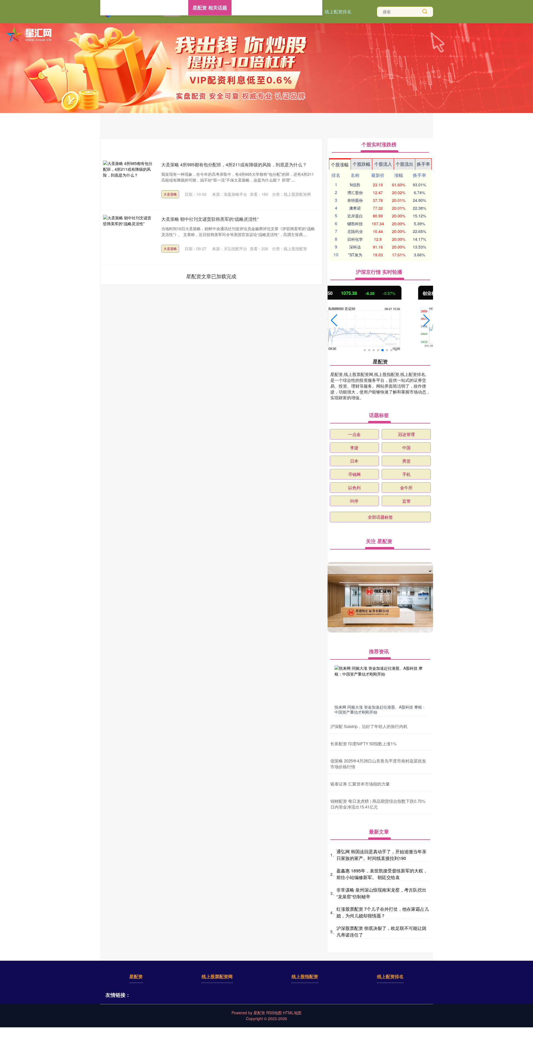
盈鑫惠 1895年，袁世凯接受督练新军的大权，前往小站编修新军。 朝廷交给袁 (382, 873)
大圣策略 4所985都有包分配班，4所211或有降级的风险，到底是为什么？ (234, 164)
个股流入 (383, 164)
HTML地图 (292, 1012)
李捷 (354, 447)
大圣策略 (170, 194)
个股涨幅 (340, 164)
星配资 (136, 976)
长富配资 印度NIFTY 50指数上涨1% (363, 743)
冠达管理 (406, 434)
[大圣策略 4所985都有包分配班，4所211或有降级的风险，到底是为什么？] (128, 182)
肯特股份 (355, 200)
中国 (406, 447)
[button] (334, 320)
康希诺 (355, 208)
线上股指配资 (304, 976)
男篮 (406, 461)
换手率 (423, 164)
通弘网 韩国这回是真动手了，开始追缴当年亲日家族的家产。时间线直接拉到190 (381, 854)
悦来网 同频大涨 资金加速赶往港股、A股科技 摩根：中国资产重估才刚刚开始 (380, 709)
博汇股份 (355, 192)
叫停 (354, 501)
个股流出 (404, 164)
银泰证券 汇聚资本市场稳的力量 (360, 784)
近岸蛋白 (355, 216)
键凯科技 (355, 223)
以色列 (354, 487)
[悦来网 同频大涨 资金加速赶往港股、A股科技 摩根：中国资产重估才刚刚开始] (380, 683)
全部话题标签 (380, 517)
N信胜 (355, 184)
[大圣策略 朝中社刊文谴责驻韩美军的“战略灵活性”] (128, 237)
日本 (354, 461)
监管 (406, 501)
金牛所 (406, 487)
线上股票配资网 (217, 976)
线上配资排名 (338, 11)
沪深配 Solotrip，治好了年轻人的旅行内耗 (369, 726)
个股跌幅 (361, 164)
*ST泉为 (355, 254)
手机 (406, 474)
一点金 (354, 434)
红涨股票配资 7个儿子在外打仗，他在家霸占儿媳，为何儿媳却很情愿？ (382, 912)
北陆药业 (355, 231)
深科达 (355, 247)
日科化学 (355, 239)
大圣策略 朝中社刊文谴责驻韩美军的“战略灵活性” (209, 219)
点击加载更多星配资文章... (211, 276)
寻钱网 (354, 474)
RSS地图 (274, 1012)
